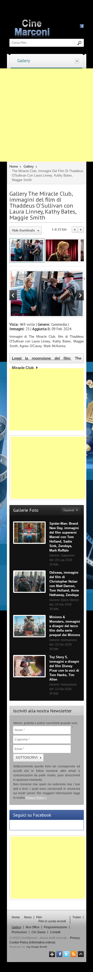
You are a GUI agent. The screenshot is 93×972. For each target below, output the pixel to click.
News (28, 917)
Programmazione (55, 927)
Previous (75, 230)
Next (81, 230)
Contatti (55, 932)
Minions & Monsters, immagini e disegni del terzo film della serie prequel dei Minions (64, 626)
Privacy (75, 938)
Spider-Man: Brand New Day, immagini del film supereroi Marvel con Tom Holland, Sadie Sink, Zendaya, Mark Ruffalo (64, 537)
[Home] (49, 27)
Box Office (32, 927)
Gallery (23, 60)
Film (39, 917)
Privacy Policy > (36, 797)
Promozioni (19, 932)
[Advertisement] (46, 115)
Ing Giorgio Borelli (37, 946)
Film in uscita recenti (52, 921)
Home (13, 166)
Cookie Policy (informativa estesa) (32, 942)
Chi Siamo (38, 932)
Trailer (76, 917)
